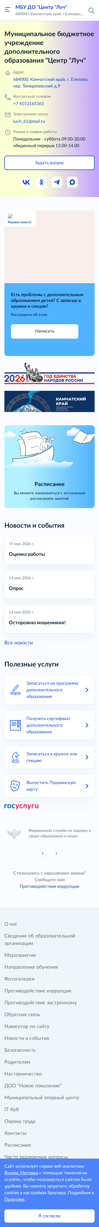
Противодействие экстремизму (40, 1002)
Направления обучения (31, 967)
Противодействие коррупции (49, 886)
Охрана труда (19, 1121)
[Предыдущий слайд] (43, 853)
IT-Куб (11, 1109)
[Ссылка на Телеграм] (57, 182)
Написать (44, 331)
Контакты (15, 1133)
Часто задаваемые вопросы (36, 1157)
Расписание (17, 1145)
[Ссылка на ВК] (26, 182)
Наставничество (23, 1074)
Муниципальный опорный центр (41, 1097)
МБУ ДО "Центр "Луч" (41, 7)
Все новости (18, 643)
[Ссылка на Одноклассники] (42, 182)
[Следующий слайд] (56, 853)
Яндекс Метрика (21, 1173)
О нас (10, 924)
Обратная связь (22, 1014)
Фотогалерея (19, 979)
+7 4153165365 (28, 104)
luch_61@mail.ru (29, 121)
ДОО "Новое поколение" (33, 1085)
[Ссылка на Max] (72, 182)
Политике (14, 1199)
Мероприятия (20, 955)
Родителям (17, 1062)
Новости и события (26, 1038)
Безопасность (20, 1050)
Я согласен (49, 1216)
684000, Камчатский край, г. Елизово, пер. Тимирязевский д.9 (51, 82)
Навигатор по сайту (26, 1026)
